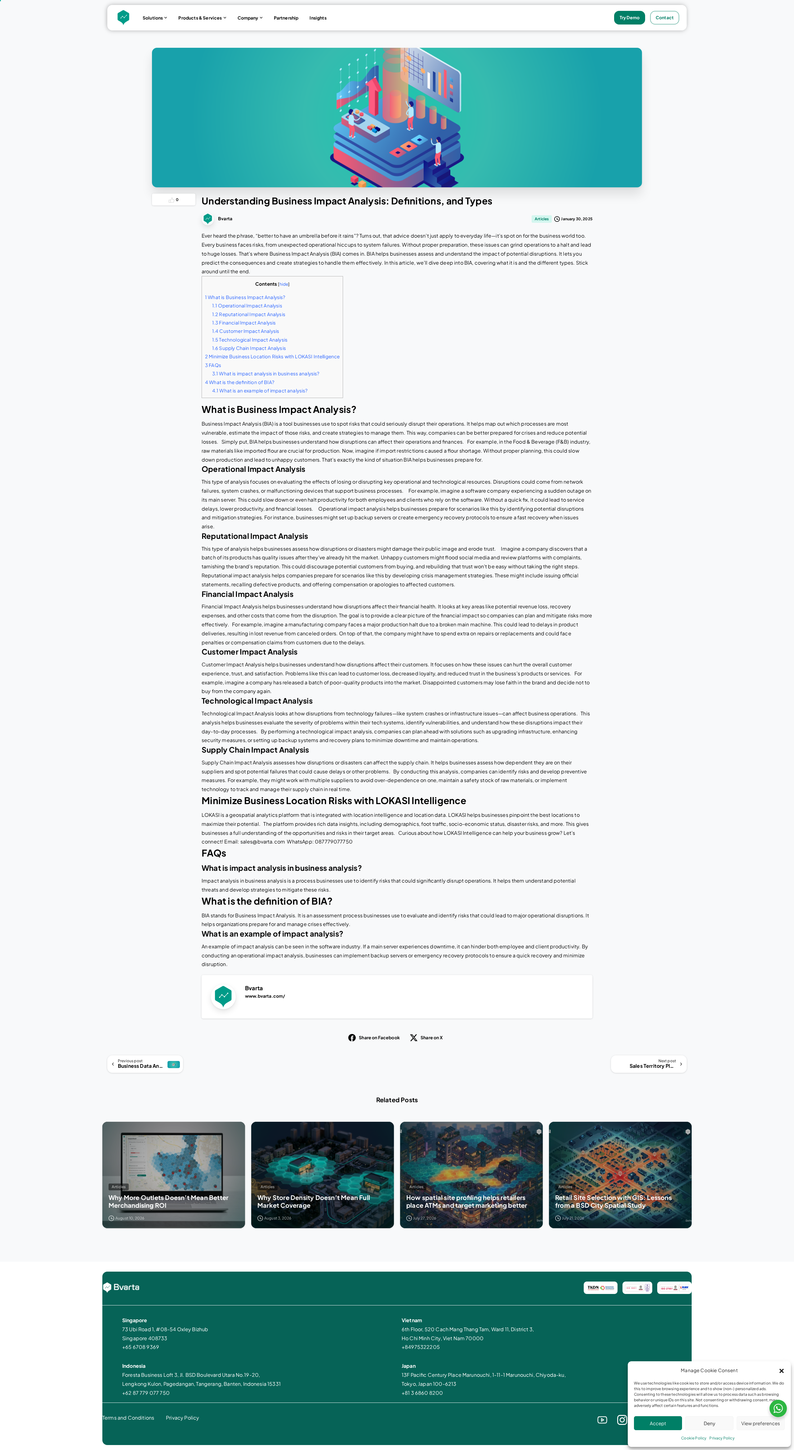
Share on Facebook (379, 1037)
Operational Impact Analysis (248, 305)
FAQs (214, 365)
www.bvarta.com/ (265, 996)
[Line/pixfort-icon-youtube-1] (602, 1419)
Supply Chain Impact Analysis (249, 348)
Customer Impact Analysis (245, 331)
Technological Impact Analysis (250, 339)
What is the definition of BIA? (240, 382)
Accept (658, 1423)
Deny (709, 1423)
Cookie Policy (693, 1438)
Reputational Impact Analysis (249, 314)
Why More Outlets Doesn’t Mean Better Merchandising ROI (168, 1201)
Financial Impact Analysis (244, 322)
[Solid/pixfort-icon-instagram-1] (622, 1419)
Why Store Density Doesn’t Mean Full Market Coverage (313, 1201)
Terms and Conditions (128, 1417)
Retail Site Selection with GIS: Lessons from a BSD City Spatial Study (613, 1201)
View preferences (760, 1423)
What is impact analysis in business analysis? (267, 373)
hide (283, 284)
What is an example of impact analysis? (261, 390)
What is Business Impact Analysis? (245, 297)
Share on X (432, 1037)
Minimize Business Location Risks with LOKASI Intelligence (272, 356)
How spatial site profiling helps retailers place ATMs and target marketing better (467, 1201)
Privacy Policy (721, 1438)
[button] (781, 1370)
